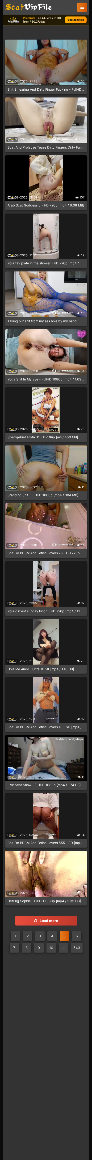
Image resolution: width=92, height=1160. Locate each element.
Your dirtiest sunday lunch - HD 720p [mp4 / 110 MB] (46, 611)
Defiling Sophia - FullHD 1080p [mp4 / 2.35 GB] (44, 901)
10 (51, 948)
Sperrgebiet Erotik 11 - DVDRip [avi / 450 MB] (43, 437)
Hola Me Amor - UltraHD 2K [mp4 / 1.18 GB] (41, 669)
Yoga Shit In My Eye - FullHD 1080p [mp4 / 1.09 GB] (46, 379)
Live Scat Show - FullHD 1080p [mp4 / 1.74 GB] (44, 785)
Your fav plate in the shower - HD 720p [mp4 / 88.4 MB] (46, 263)
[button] (82, 7)
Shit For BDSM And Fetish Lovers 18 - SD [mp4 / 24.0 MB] (46, 727)
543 (76, 948)
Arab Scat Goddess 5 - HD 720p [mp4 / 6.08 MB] (46, 205)
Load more (49, 920)
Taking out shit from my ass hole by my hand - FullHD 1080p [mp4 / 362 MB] (46, 321)
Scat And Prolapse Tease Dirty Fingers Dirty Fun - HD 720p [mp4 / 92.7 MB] (46, 147)
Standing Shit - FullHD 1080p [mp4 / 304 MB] (43, 495)
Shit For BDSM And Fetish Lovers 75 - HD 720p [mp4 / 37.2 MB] (46, 553)
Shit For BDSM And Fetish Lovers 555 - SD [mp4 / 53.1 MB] (46, 843)
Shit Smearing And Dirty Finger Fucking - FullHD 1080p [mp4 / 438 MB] (46, 89)
